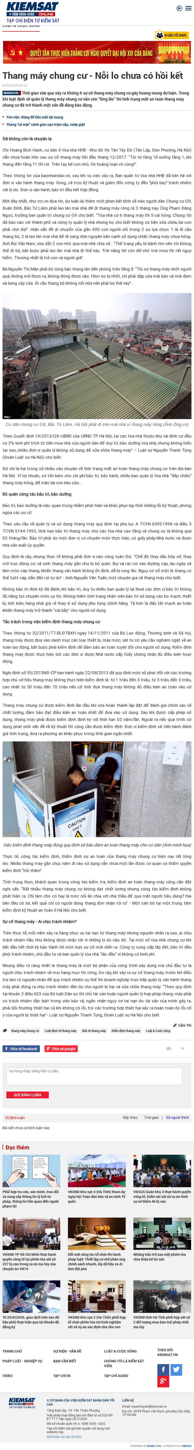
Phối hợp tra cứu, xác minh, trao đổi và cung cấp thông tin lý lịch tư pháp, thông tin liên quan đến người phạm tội (31, 1199)
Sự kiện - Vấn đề (67, 1351)
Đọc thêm (17, 1147)
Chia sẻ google (63, 1048)
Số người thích (177, 1118)
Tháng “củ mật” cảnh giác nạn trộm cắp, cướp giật (45, 124)
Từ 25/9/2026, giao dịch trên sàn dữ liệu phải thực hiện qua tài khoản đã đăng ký (31, 1322)
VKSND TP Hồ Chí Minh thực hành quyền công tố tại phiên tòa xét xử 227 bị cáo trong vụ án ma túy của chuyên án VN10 (29, 1261)
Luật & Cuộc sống (120, 1351)
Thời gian (151, 1118)
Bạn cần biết (64, 1361)
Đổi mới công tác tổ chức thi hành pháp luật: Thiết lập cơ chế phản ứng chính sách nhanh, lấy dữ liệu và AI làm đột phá (96, 1261)
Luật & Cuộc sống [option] (21, 25)
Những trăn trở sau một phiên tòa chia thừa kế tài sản (159, 1257)
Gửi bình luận (27, 1094)
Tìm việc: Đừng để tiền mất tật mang (34, 117)
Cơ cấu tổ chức (174, 35)
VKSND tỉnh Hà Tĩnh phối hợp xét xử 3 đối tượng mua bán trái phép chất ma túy (161, 1322)
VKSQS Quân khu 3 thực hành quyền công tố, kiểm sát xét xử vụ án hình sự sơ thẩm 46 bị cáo (162, 1196)
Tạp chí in (61, 1375)
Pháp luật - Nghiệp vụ (22, 1361)
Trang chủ (12, 1351)
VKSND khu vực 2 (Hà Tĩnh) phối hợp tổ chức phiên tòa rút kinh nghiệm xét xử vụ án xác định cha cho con (97, 1322)
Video (8, 1375)
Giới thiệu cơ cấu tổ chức (64, 1437)
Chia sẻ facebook (23, 1048)
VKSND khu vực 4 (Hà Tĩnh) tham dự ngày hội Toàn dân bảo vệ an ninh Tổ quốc (96, 1196)
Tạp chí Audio (116, 1375)
